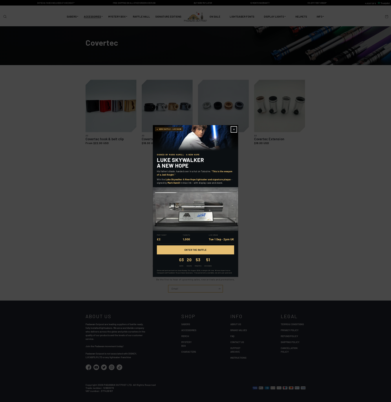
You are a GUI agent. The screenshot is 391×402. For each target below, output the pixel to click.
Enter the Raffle (196, 249)
